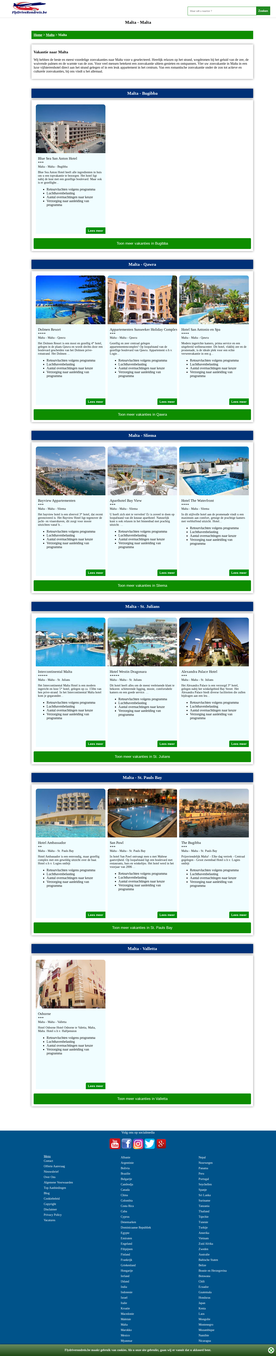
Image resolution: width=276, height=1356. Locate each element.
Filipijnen (127, 1249)
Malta (50, 35)
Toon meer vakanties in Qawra (142, 414)
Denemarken (128, 1222)
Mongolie (204, 1319)
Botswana (204, 1276)
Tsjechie (204, 1216)
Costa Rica (127, 1206)
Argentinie (127, 1162)
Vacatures (49, 1220)
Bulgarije (126, 1179)
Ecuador (204, 1286)
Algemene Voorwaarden (58, 1182)
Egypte (125, 1233)
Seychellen (205, 1184)
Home (38, 35)
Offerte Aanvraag (54, 1166)
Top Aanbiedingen (55, 1187)
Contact (48, 1161)
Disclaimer (50, 1209)
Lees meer (95, 230)
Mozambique (206, 1330)
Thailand (204, 1211)
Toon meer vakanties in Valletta (142, 1099)
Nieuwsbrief (51, 1171)
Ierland (125, 1276)
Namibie (204, 1335)
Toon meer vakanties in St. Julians (142, 757)
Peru (201, 1173)
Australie (204, 1254)
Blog (47, 1193)
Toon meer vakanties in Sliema (142, 586)
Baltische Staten (208, 1260)
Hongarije (127, 1270)
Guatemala (205, 1292)
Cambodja (127, 1184)
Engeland (126, 1243)
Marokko (126, 1330)
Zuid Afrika (206, 1243)
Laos (201, 1313)
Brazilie (125, 1173)
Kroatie (125, 1308)
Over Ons (49, 1177)
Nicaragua (205, 1340)
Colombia (127, 1200)
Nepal (202, 1157)
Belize (202, 1265)
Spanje (203, 1189)
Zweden (203, 1249)
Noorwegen (206, 1162)
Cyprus (125, 1216)
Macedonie (127, 1313)
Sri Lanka (205, 1195)
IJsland (125, 1281)
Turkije (203, 1227)
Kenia (202, 1308)
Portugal (204, 1179)
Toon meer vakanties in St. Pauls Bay (142, 928)
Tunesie (203, 1222)
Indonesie (126, 1292)
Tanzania (204, 1206)
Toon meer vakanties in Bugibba (142, 243)
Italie (124, 1303)
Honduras (204, 1297)
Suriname (204, 1200)
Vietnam (204, 1238)
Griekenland (128, 1265)
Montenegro (206, 1324)
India (124, 1286)
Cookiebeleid (52, 1198)
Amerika (204, 1233)
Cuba (124, 1211)
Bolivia (125, 1168)
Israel (124, 1297)
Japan (202, 1303)
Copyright (50, 1204)
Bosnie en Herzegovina (213, 1270)
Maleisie (126, 1319)
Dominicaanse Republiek (136, 1227)
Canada (125, 1189)
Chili (202, 1281)
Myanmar (126, 1340)
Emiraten (126, 1238)
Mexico (125, 1335)
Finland (125, 1254)
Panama (203, 1168)
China (124, 1195)
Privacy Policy (53, 1214)
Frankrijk (126, 1260)
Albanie (125, 1157)
